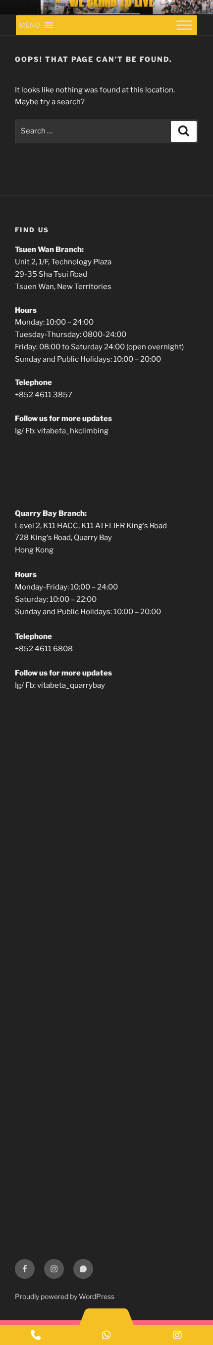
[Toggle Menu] (184, 25)
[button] (29, 25)
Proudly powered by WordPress (64, 1296)
